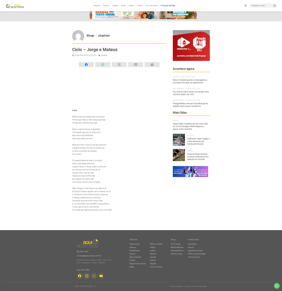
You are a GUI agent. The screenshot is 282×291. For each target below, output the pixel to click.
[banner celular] (190, 177)
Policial (153, 260)
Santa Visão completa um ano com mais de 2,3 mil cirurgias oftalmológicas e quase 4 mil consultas (190, 126)
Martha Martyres (177, 247)
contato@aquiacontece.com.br (89, 256)
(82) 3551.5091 (82, 252)
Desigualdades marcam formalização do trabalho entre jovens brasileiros (190, 104)
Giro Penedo (175, 244)
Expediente (192, 244)
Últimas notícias (156, 244)
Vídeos (140, 6)
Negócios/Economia (137, 264)
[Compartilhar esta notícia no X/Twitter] (119, 64)
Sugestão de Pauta (195, 251)
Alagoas (97, 6)
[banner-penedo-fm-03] (191, 60)
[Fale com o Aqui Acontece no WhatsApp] (277, 286)
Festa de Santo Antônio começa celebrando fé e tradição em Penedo (197, 156)
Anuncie (191, 247)
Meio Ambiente (135, 257)
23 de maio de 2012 (82, 55)
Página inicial (134, 244)
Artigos (153, 247)
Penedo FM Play (168, 5)
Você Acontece (152, 6)
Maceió (153, 254)
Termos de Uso (194, 257)
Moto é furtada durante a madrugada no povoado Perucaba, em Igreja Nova (190, 81)
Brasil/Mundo (134, 251)
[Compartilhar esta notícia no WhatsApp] (102, 64)
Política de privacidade (196, 254)
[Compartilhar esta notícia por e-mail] (135, 64)
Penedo (106, 6)
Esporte (132, 254)
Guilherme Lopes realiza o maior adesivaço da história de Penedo (198, 141)
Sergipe (115, 6)
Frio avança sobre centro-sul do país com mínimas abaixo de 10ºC (191, 93)
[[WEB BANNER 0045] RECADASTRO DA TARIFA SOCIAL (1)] (143, 18)
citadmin (104, 35)
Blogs (123, 6)
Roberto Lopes (176, 254)
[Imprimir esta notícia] (152, 64)
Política (132, 260)
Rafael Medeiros (177, 251)
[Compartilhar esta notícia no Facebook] (86, 64)
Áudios (131, 6)
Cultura (152, 251)
